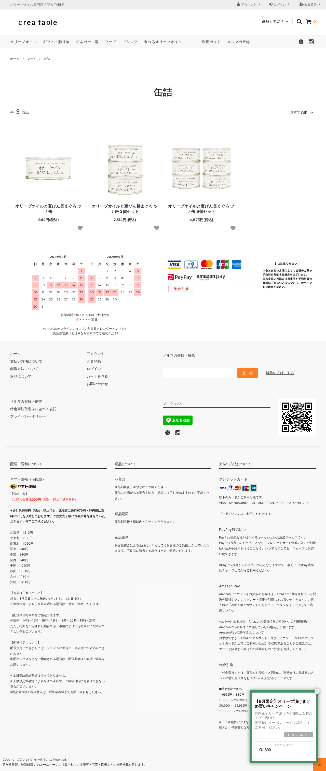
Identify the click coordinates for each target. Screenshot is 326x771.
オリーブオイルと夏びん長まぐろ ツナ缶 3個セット (125, 208)
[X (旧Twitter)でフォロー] (167, 434)
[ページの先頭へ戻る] (319, 764)
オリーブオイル (23, 41)
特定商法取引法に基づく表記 (33, 409)
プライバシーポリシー (28, 416)
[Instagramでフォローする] (311, 43)
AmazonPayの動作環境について (241, 632)
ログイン (280, 4)
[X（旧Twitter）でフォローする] (301, 43)
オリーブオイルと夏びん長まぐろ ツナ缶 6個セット (201, 208)
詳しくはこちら (301, 734)
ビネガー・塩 (87, 41)
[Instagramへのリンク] (177, 434)
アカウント (248, 4)
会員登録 (310, 4)
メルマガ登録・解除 (26, 401)
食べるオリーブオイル (163, 41)
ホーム (14, 59)
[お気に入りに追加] (80, 228)
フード (110, 41)
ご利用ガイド (209, 41)
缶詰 (47, 59)
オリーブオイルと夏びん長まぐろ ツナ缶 (48, 208)
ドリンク (130, 41)
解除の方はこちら (280, 372)
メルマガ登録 (238, 41)
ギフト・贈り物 (56, 41)
